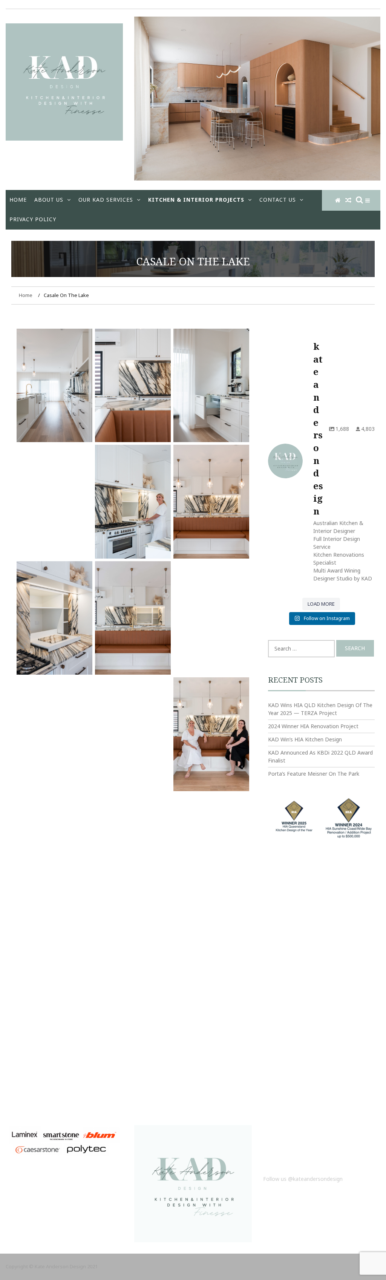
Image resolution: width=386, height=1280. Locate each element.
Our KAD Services (105, 199)
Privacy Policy (32, 219)
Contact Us (277, 199)
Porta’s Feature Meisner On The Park (313, 773)
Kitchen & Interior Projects (196, 199)
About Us (48, 199)
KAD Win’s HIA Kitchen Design (305, 739)
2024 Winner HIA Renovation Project (313, 726)
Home (18, 199)
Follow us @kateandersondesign (303, 1178)
